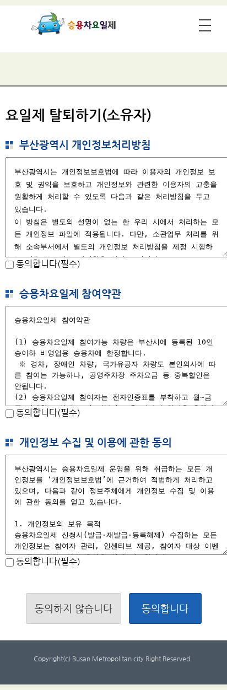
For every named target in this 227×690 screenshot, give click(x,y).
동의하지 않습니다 (73, 608)
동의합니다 (165, 608)
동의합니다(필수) (47, 263)
